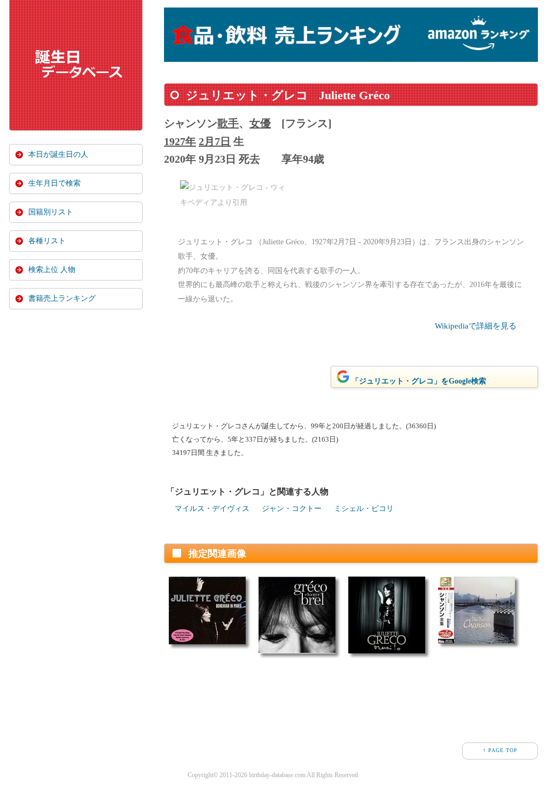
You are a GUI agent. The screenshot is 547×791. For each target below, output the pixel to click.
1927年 (180, 141)
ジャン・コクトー (292, 509)
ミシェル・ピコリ (364, 509)
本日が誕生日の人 (58, 154)
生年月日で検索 (54, 183)
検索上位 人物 (51, 270)
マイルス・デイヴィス (212, 509)
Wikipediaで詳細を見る (476, 326)
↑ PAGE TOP (500, 750)
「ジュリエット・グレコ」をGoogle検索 (418, 381)
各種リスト (47, 241)
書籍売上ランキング (62, 298)
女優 (260, 123)
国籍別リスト (50, 212)
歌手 (228, 123)
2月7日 (215, 141)
